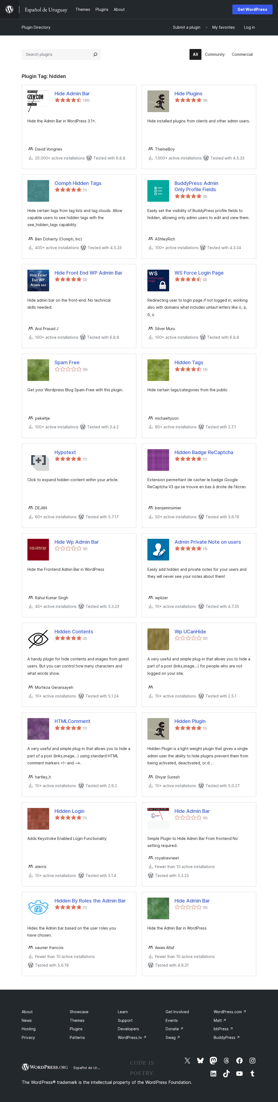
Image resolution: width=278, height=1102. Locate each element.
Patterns (77, 1037)
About (27, 1011)
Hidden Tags (189, 362)
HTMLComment (72, 721)
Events (172, 1020)
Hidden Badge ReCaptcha (204, 452)
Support (125, 1020)
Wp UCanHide (190, 631)
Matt (220, 1020)
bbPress (223, 1028)
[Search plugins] (95, 54)
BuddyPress (227, 1037)
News (27, 1020)
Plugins (76, 1028)
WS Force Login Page (199, 273)
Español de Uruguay (90, 1067)
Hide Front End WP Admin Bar (88, 273)
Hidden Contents (74, 631)
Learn (123, 1011)
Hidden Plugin (190, 721)
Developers (128, 1028)
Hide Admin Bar (72, 93)
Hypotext (65, 452)
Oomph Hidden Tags (78, 183)
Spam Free (67, 362)
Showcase (79, 1011)
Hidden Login (69, 811)
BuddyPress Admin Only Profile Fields (196, 186)
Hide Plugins (189, 93)
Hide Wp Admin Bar (77, 542)
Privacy (28, 1037)
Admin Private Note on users (208, 542)
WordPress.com (230, 1011)
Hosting (29, 1028)
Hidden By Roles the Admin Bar (90, 901)
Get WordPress (252, 9)
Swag (173, 1037)
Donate (175, 1028)
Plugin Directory (36, 27)
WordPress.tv (132, 1037)
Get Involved (177, 1011)
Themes (77, 1020)
